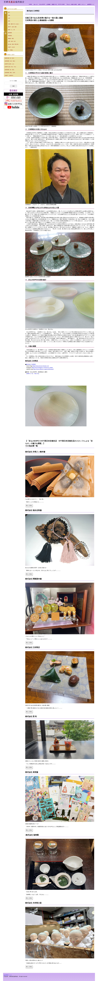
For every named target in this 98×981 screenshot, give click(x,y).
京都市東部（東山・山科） (10, 72)
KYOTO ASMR (61, 4)
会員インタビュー (82, 4)
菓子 (9, 12)
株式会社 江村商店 (31, 364)
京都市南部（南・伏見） (10, 69)
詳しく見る (29, 505)
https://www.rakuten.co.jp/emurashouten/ (43, 369)
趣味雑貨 (10, 32)
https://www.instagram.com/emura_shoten (42, 367)
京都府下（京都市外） (9, 75)
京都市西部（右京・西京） (10, 61)
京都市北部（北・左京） (10, 58)
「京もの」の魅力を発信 (71, 4)
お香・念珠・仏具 (11, 41)
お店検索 (48, 4)
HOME (30, 4)
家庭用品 (10, 35)
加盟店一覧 (54, 4)
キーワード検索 (13, 80)
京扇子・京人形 (11, 47)
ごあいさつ (35, 4)
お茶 (9, 18)
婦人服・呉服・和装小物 (13, 44)
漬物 (9, 15)
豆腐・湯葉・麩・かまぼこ (13, 24)
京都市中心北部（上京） (10, 63)
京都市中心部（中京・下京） (11, 66)
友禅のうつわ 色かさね (32, 373)
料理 (9, 21)
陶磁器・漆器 (11, 38)
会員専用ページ (90, 4)
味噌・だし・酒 (11, 29)
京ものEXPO (42, 4)
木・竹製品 (10, 50)
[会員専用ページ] (7, 975)
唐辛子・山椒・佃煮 (12, 26)
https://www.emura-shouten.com (41, 366)
